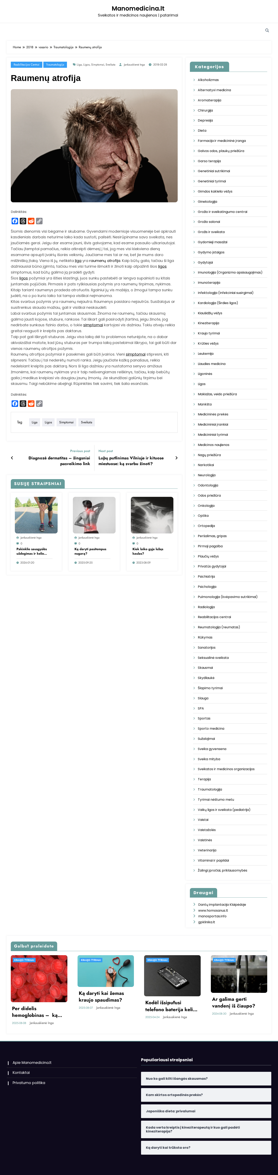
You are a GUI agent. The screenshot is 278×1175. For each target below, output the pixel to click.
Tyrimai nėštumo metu (216, 799)
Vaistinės (205, 840)
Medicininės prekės (213, 414)
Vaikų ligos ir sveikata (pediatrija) (224, 809)
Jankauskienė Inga (134, 64)
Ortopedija (206, 525)
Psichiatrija (206, 576)
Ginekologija (207, 201)
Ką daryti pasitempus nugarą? (90, 551)
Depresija (205, 120)
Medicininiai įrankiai (213, 424)
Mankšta (205, 404)
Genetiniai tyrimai (212, 181)
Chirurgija (205, 110)
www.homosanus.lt (213, 910)
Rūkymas (205, 637)
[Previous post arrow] (12, 458)
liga (79, 64)
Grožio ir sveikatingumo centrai (222, 211)
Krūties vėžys (208, 343)
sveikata (110, 64)
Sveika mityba (209, 759)
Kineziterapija (208, 323)
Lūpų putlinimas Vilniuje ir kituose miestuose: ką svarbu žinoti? (131, 461)
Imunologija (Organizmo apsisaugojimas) (230, 272)
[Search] (267, 30)
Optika (203, 515)
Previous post (80, 451)
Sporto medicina (211, 728)
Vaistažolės (207, 830)
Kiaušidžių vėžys (210, 313)
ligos (86, 64)
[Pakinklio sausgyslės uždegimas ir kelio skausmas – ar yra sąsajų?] (36, 514)
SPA (201, 708)
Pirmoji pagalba (210, 546)
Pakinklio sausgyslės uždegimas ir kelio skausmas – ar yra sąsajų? (31, 551)
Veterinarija (207, 850)
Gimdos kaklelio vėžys (215, 191)
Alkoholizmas (208, 80)
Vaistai (203, 819)
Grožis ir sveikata (211, 232)
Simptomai (97, 64)
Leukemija (205, 353)
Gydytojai (205, 262)
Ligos (202, 384)
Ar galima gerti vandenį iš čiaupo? (106, 1002)
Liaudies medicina (211, 363)
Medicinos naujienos (213, 444)
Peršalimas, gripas (212, 536)
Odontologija (208, 485)
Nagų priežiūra (209, 455)
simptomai (93, 324)
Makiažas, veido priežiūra (217, 394)
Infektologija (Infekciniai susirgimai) (226, 292)
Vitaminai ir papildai (213, 860)
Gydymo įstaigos (211, 252)
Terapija (204, 779)
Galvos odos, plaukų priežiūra (221, 151)
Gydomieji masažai (212, 242)
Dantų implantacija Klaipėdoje (222, 904)
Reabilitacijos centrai (26, 64)
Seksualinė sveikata (213, 657)
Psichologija (207, 586)
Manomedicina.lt (138, 8)
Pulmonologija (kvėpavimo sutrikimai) (228, 597)
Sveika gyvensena (212, 749)
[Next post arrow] (176, 458)
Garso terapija (209, 161)
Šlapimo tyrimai (210, 688)
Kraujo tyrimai (209, 333)
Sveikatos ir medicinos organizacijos (226, 769)
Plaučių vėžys (208, 556)
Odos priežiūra (209, 495)
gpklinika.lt (206, 922)
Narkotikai (206, 465)
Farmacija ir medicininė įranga (222, 140)
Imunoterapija (209, 282)
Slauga (203, 698)
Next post (106, 451)
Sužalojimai (206, 738)
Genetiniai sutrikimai (214, 171)
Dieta (202, 130)
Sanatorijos (207, 647)
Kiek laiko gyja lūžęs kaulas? (147, 551)
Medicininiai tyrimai (213, 434)
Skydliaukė (206, 678)
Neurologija (207, 475)
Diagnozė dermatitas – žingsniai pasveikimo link (59, 461)
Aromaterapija (209, 100)
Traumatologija (55, 64)
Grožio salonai (209, 221)
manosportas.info (212, 916)
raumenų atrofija (104, 260)
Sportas (204, 718)
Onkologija (206, 505)
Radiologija (206, 607)
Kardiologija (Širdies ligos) (218, 303)
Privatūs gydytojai (212, 566)
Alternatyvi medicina (214, 90)
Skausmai (205, 667)
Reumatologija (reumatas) (219, 627)
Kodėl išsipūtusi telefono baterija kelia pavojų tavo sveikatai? (43, 1006)
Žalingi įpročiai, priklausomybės (222, 870)
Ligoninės (205, 373)
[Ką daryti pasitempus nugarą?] (94, 514)
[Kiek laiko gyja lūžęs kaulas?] (152, 514)
